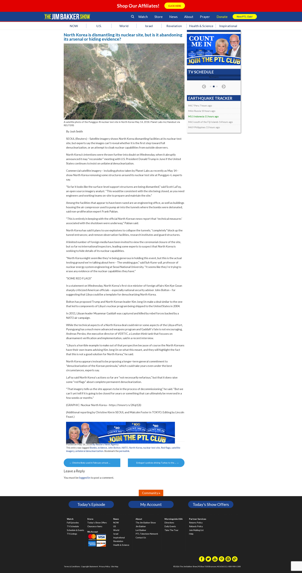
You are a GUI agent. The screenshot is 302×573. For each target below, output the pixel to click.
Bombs (93, 447)
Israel (149, 26)
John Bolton (114, 447)
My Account (151, 504)
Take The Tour (171, 530)
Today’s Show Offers (97, 522)
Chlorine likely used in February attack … (89, 462)
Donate (222, 17)
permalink (124, 451)
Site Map (114, 566)
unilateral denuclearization (89, 451)
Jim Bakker (67, 16)
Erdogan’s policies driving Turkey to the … (157, 462)
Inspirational (228, 26)
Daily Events (170, 526)
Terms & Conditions (72, 566)
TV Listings (72, 534)
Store (158, 17)
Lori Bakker (141, 530)
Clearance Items (94, 526)
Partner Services (197, 519)
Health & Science (201, 26)
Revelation (174, 26)
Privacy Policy (104, 566)
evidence (102, 447)
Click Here (174, 5)
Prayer (205, 17)
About (188, 17)
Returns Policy (196, 522)
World (124, 26)
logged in (84, 477)
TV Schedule (73, 526)
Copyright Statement (89, 566)
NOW (74, 26)
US (114, 526)
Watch (143, 17)
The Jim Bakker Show (146, 522)
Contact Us (141, 537)
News (173, 17)
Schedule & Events (75, 530)
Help (191, 534)
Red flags (166, 447)
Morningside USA (174, 519)
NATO (125, 447)
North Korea (135, 447)
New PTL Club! (245, 16)
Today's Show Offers (211, 504)
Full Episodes (73, 522)
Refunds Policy (196, 526)
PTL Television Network (147, 534)
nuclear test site (151, 447)
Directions (169, 522)
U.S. (99, 26)
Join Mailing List (196, 530)
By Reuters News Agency (105, 444)
